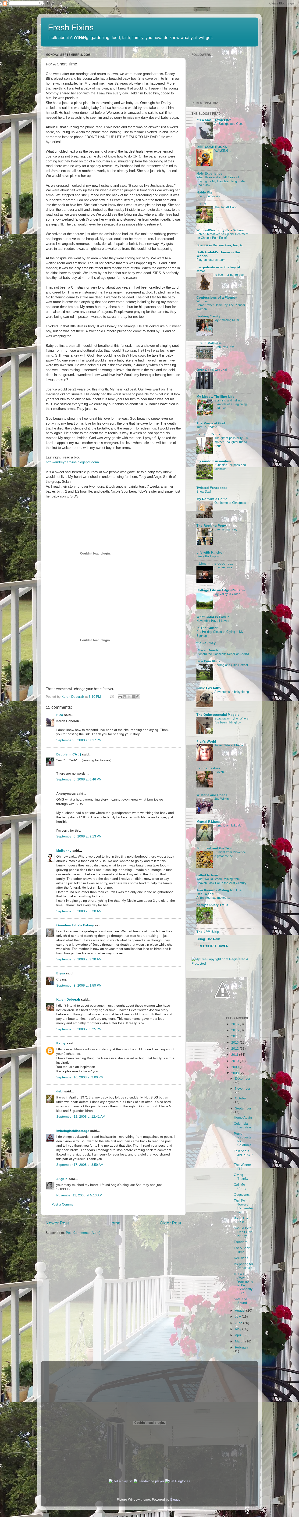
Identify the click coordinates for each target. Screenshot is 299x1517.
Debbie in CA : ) (68, 754)
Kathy (61, 1043)
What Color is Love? (212, 617)
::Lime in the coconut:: (214, 563)
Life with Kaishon (210, 552)
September (243, 1108)
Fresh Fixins (71, 27)
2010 (235, 1061)
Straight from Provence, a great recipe (230, 854)
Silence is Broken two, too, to (219, 245)
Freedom (240, 1242)
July (238, 1316)
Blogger (176, 1499)
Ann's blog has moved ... (213, 897)
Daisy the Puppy (207, 556)
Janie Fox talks (208, 688)
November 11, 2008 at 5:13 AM (79, 1195)
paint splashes (208, 768)
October (241, 1098)
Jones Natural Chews (228, 745)
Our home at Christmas (230, 502)
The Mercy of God (210, 423)
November (242, 1088)
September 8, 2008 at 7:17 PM (79, 740)
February (242, 1347)
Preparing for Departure (243, 1266)
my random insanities (213, 461)
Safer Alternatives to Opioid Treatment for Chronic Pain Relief (222, 236)
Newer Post (57, 1222)
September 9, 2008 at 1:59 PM (79, 985)
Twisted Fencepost (211, 488)
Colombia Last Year (242, 1125)
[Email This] (120, 696)
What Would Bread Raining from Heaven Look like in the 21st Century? (222, 881)
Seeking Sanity (208, 316)
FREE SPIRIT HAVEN (212, 946)
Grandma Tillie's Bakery (75, 925)
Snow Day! (203, 491)
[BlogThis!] (124, 696)
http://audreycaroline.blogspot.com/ (72, 462)
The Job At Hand (225, 207)
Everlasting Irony (225, 529)
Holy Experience (209, 173)
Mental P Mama (208, 821)
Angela (62, 1179)
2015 (235, 1030)
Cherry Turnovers (208, 196)
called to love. (207, 875)
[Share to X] (129, 696)
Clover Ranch (207, 650)
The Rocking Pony (211, 525)
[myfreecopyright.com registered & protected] (222, 963)
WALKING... (222, 150)
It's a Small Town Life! (213, 120)
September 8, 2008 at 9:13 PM (79, 836)
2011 (235, 1054)
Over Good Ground (211, 370)
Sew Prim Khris (208, 661)
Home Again (243, 1117)
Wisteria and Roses (211, 795)
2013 (235, 1042)
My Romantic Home (211, 499)
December (242, 1078)
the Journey (206, 643)
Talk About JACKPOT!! (243, 1154)
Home (114, 1222)
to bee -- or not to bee (229, 274)
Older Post (170, 1222)
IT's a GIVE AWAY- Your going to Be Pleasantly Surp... (243, 1283)
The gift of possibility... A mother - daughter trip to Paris (231, 441)
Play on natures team (210, 259)
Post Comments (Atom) (83, 1232)
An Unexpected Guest (229, 123)
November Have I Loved (212, 621)
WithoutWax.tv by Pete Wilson (220, 230)
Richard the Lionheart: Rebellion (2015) (222, 654)
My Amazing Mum (226, 320)
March (240, 1341)
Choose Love (223, 567)
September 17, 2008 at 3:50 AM (79, 1164)
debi (59, 1091)
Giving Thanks (241, 1176)
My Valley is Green (227, 594)
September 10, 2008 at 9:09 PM (79, 1077)
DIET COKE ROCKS (211, 147)
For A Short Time (242, 1249)
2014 (235, 1036)
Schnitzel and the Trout (215, 848)
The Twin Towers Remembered (243, 1206)
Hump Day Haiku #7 (228, 825)
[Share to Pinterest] (137, 696)
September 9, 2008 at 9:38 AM (79, 959)
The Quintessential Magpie (217, 714)
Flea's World (206, 741)
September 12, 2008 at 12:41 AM (80, 1116)
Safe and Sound (240, 1301)
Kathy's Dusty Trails (212, 905)
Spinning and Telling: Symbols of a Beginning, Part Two (231, 404)
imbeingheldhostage (72, 1131)
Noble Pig (204, 192)
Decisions (241, 1258)
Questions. (242, 1194)
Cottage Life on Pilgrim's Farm (220, 590)
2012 (235, 1048)
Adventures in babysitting (231, 692)
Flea (59, 715)
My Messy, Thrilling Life (215, 396)
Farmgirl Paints (208, 434)
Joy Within (221, 799)
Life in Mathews (209, 343)
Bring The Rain (208, 939)
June (239, 1323)
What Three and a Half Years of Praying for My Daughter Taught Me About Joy (220, 181)
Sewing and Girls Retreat (231, 665)
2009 (235, 1067)
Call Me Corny (240, 1186)
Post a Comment (64, 1204)
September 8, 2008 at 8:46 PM (79, 779)
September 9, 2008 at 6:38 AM (79, 911)
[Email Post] (111, 696)
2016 (235, 1024)
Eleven (219, 772)
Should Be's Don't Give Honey (243, 1231)
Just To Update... (208, 427)
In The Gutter (206, 628)
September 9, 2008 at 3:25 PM (79, 1029)
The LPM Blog (207, 932)
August (240, 1310)
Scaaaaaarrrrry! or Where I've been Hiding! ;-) (231, 720)
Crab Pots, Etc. (224, 347)
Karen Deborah (68, 999)
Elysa (60, 973)
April (238, 1335)
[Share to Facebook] (133, 696)
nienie (201, 203)
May (238, 1329)
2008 (235, 1073)
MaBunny (63, 850)
